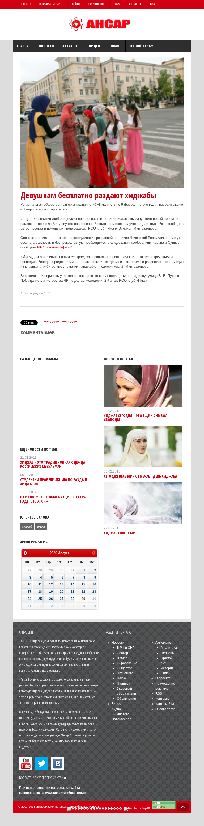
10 (29, 584)
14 (72, 584)
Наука (121, 678)
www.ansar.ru (55, 793)
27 (61, 599)
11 (40, 584)
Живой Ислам (142, 45)
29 (83, 599)
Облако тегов (165, 709)
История (167, 668)
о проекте (24, 3)
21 (72, 591)
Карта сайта (164, 704)
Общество (124, 668)
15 (83, 584)
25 (40, 599)
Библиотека (120, 714)
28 (72, 599)
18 (40, 591)
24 (29, 599)
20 (61, 591)
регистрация (96, 3)
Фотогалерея (121, 719)
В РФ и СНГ (125, 648)
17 (29, 591)
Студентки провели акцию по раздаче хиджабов (53, 481)
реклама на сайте (51, 3)
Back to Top (183, 807)
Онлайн (114, 45)
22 (83, 591)
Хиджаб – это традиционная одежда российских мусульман (52, 464)
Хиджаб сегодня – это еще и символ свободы (135, 417)
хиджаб (27, 526)
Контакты (162, 699)
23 (94, 591)
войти (76, 3)
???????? (51, 322)
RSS (117, 3)
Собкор (122, 653)
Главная (24, 45)
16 (94, 584)
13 (61, 584)
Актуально (71, 45)
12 (51, 584)
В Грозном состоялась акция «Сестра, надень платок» (53, 498)
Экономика (125, 673)
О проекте (163, 678)
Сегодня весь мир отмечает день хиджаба (140, 476)
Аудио (116, 709)
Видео (94, 45)
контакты (135, 3)
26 (51, 599)
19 (51, 591)
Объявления (126, 699)
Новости (46, 45)
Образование (127, 663)
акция (41, 526)
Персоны (168, 653)
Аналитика (169, 648)
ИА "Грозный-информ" (55, 247)
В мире (122, 658)
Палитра (123, 683)
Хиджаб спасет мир (120, 532)
